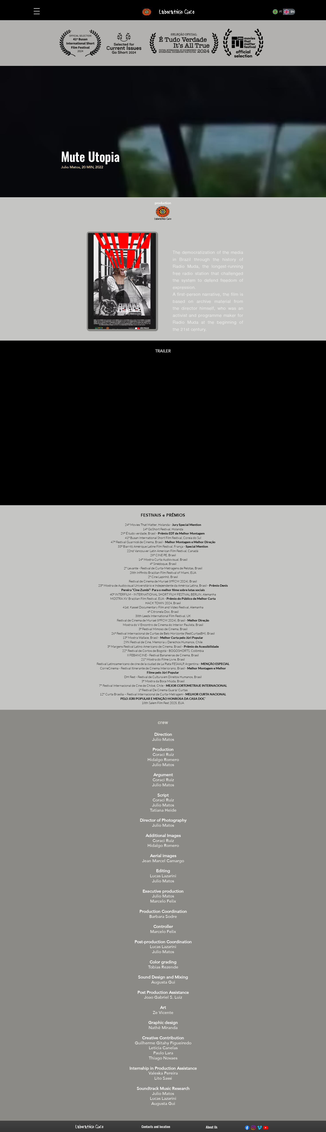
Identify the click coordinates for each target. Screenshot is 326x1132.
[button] (37, 11)
